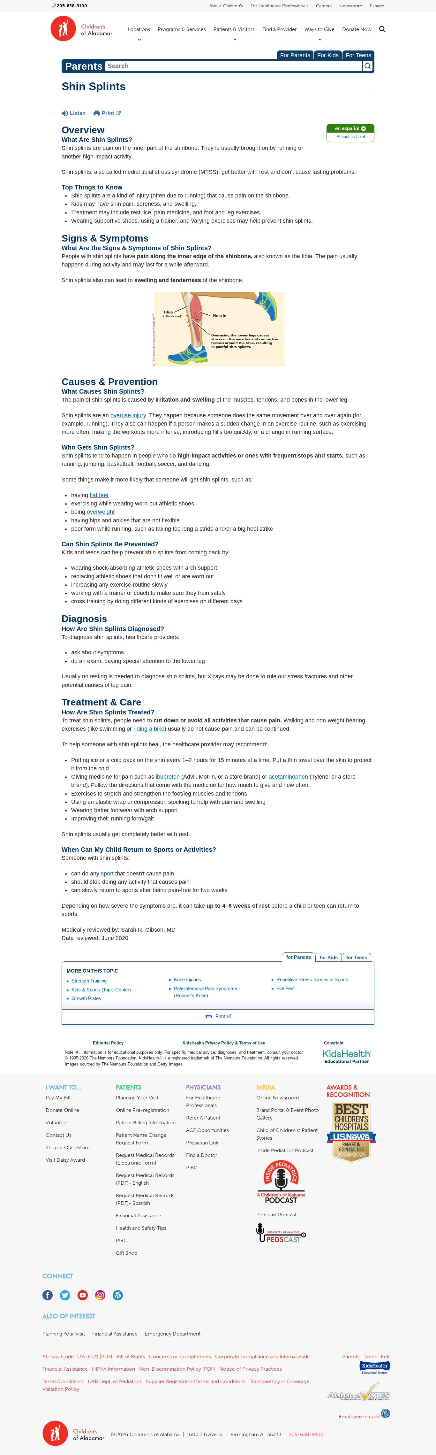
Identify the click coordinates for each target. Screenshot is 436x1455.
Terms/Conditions (63, 1381)
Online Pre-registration (142, 1110)
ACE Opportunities (207, 1130)
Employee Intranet (360, 1416)
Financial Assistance (138, 1215)
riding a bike (148, 729)
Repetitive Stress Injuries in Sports (312, 979)
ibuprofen (168, 777)
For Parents (295, 55)
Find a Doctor (201, 1155)
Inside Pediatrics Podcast (284, 1150)
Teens (370, 1356)
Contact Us (58, 1135)
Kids (385, 1356)
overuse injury (128, 415)
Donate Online (62, 1110)
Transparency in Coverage (279, 1381)
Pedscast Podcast (276, 1215)
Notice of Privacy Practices (250, 1369)
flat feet (99, 495)
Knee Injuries (187, 979)
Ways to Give (319, 29)
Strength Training (89, 980)
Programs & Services (182, 29)
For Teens (358, 55)
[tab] (356, 957)
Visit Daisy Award (65, 1160)
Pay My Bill (58, 1098)
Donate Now (357, 29)
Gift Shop (126, 1253)
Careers (324, 6)
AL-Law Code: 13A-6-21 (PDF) (77, 1356)
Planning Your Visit (137, 1098)
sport (107, 873)
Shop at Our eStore (68, 1147)
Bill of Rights (131, 1356)
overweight (101, 512)
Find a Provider (279, 29)
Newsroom (350, 6)
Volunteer (57, 1123)
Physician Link (202, 1143)
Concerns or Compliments (180, 1356)
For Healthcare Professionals (279, 6)
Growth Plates (86, 998)
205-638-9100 (72, 6)
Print (108, 113)
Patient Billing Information (146, 1123)
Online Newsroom (277, 1098)
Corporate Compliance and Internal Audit (262, 1356)
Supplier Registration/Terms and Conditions (195, 1381)
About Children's (226, 6)
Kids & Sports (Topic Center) (101, 989)
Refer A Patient (203, 1118)
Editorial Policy (108, 1043)
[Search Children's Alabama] (382, 29)
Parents (350, 1356)
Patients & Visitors (234, 29)
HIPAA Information (113, 1369)
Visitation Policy (60, 1389)
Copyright (333, 1043)
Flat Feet (285, 988)
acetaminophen (288, 777)
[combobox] (233, 66)
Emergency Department (172, 1334)
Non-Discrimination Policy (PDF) (177, 1369)
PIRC (121, 1240)
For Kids (328, 55)
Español (378, 6)
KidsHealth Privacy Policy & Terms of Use (224, 1043)
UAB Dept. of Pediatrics (115, 1381)
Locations (139, 29)
